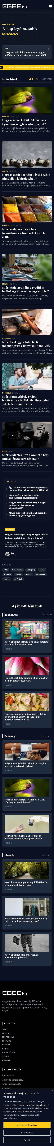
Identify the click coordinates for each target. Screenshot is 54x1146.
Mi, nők (6, 1033)
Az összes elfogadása (27, 1125)
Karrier (7, 579)
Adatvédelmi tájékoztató (13, 1080)
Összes (45, 614)
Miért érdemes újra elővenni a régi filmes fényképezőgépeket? (25, 456)
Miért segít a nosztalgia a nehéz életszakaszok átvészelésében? (24, 496)
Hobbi (28, 574)
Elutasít (27, 1140)
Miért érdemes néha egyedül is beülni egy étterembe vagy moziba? (25, 289)
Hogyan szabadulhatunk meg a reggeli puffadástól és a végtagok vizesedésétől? (27, 505)
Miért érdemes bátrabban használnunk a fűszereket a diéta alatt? (24, 233)
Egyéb (42, 570)
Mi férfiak (18, 579)
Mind (31, 79)
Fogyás (18, 574)
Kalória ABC (40, 574)
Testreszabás (27, 1132)
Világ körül (8, 1052)
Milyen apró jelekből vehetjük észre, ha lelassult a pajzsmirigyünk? (28, 514)
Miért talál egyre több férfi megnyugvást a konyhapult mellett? (26, 344)
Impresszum (8, 1075)
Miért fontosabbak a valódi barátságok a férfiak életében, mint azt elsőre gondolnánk (25, 400)
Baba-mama (47, 79)
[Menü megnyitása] (50, 6)
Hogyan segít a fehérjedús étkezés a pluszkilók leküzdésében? (26, 176)
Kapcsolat (6, 1088)
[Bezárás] (52, 1090)
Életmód (7, 574)
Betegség (31, 570)
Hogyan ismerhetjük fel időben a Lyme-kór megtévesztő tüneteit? (24, 122)
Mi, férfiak (8, 1037)
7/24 (37, 79)
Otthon (6, 1045)
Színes (5, 1056)
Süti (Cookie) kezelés (11, 1084)
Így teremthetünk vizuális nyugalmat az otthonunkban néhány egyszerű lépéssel (28, 489)
